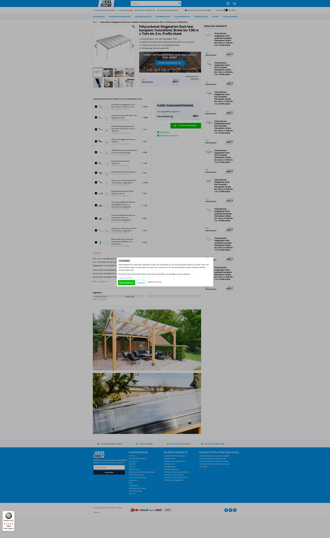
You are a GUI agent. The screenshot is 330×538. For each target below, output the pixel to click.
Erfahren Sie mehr (125, 278)
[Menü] (13, 512)
